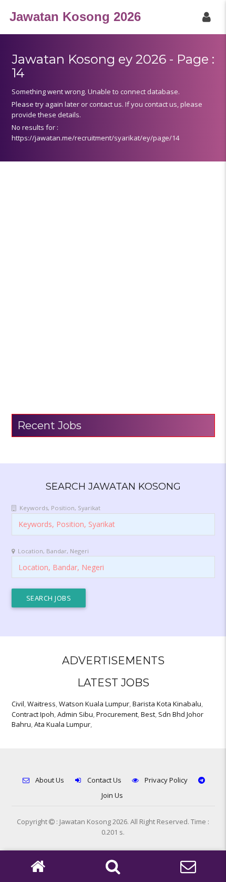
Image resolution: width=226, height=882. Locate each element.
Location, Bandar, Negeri (53, 551)
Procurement (117, 714)
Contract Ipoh (33, 714)
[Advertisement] (113, 293)
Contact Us (104, 780)
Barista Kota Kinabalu (166, 703)
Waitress (41, 703)
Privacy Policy (166, 780)
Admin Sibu (75, 714)
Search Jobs (48, 598)
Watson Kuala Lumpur (94, 703)
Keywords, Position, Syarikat (59, 508)
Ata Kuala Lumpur (62, 724)
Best (148, 714)
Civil (18, 703)
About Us (49, 780)
